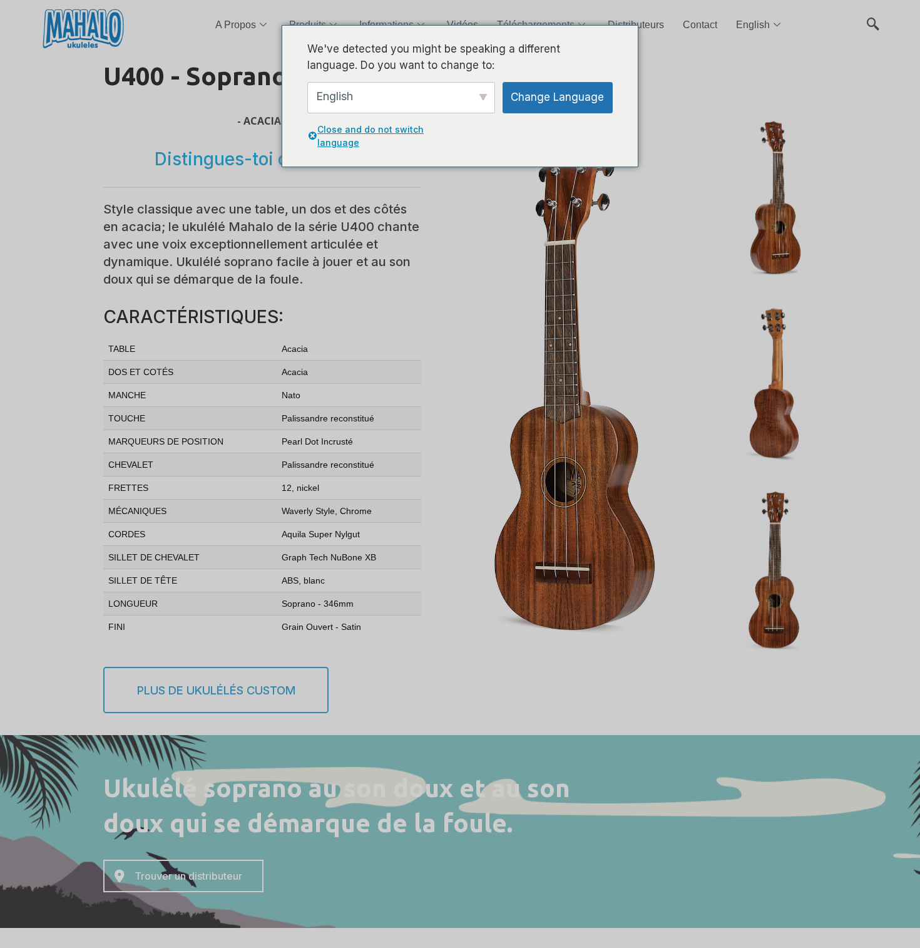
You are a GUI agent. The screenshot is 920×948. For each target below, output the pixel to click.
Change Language (557, 97)
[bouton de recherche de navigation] (873, 18)
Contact (700, 24)
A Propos (235, 24)
